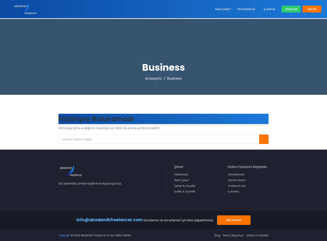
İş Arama (269, 9)
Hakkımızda (181, 174)
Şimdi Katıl (234, 220)
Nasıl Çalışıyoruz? (233, 235)
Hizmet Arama (236, 180)
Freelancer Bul (236, 185)
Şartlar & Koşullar (184, 185)
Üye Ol (312, 9)
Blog (217, 235)
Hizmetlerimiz (246, 9)
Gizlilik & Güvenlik (184, 191)
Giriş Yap (291, 9)
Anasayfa (153, 78)
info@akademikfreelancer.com (109, 220)
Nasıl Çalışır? (223, 9)
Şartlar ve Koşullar (257, 235)
